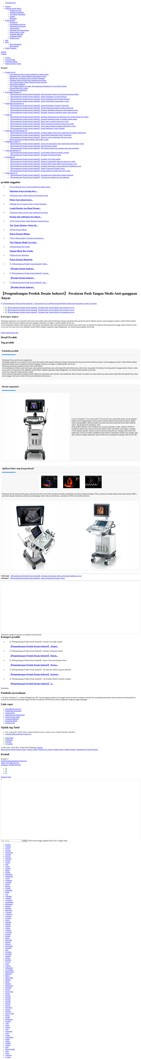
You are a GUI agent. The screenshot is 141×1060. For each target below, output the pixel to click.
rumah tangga (14, 28)
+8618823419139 (11, 765)
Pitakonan (13, 18)
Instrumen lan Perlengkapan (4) (16, 131)
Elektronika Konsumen (18, 26)
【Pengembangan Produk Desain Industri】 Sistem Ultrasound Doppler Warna (37, 168)
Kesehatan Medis (16, 36)
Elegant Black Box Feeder (19, 88)
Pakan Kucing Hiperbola (18, 90)
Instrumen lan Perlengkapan (19, 30)
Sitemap (40, 747)
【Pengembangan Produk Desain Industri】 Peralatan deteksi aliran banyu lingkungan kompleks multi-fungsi (48, 133)
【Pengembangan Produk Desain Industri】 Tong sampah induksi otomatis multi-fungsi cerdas (43, 126)
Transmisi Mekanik (16, 34)
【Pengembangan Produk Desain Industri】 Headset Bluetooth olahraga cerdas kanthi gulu (41, 108)
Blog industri (14, 46)
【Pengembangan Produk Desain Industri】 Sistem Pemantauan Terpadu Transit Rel (39, 105)
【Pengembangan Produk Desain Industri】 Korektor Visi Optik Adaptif (35, 159)
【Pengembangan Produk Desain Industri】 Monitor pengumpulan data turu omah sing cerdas (42, 161)
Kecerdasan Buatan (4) (13, 92)
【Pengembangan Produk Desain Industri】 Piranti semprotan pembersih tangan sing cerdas (42, 124)
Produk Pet (13, 22)
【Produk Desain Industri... (22, 268)
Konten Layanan (15, 10)
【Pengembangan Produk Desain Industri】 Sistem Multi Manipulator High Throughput (40, 135)
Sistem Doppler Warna (13, 64)
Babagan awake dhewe (13, 8)
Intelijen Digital (69, 749)
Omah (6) (8, 115)
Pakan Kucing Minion (17, 84)
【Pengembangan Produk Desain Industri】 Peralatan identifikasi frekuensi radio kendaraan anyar (44, 110)
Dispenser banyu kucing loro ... (24, 191)
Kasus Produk (10, 20)
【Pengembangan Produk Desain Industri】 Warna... (34, 665)
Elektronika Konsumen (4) (14, 103)
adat (6, 40)
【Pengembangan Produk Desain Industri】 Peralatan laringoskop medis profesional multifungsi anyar (45, 166)
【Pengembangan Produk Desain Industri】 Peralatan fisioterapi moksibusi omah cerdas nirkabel (43, 112)
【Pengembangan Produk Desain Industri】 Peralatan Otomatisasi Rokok (35, 155)
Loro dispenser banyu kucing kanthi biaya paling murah (29, 74)
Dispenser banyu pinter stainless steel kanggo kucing (28, 76)
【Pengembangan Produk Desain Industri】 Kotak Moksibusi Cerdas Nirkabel (37, 128)
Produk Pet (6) (10, 72)
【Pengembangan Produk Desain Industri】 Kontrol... (34, 674)
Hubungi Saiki (6, 777)
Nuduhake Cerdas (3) (12, 141)
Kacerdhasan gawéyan (17, 24)
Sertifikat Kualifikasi (17, 12)
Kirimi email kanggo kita (9, 333)
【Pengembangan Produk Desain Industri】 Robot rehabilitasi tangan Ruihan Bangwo (40, 99)
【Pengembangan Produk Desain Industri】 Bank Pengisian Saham (33, 146)
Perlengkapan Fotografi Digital (87, 749)
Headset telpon (58, 749)
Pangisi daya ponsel (45, 749)
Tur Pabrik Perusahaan (17, 14)
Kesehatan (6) (10, 157)
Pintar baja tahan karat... (21, 200)
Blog (7, 42)
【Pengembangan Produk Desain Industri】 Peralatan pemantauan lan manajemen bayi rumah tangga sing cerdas (49, 117)
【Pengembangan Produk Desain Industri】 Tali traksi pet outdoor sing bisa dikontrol (39, 177)
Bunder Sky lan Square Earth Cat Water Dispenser (27, 78)
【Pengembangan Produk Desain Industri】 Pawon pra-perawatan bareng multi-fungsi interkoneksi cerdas (47, 144)
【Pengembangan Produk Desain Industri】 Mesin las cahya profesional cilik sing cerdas (41, 137)
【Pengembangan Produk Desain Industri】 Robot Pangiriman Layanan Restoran (38, 97)
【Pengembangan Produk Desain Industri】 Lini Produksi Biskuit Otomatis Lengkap (39, 152)
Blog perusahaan (15, 44)
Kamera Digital (32, 749)
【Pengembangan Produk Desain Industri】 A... (32, 684)
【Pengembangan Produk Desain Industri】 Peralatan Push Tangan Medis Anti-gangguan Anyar (43, 164)
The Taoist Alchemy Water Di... (24, 225)
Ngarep (7, 6)
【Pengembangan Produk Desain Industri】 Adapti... (34, 646)
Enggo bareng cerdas (17, 32)
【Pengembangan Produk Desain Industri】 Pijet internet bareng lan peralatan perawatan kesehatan (44, 148)
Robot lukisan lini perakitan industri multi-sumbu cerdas (29, 139)
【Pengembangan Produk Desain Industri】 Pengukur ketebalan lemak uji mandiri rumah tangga (43, 119)
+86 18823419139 (10, 763)
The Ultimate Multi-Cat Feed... (23, 242)
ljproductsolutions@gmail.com (14, 761)
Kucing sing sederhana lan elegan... (26, 217)
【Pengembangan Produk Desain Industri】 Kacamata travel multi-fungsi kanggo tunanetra (41, 175)
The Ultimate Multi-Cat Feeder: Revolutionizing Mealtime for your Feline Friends (38, 86)
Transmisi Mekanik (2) (13, 150)
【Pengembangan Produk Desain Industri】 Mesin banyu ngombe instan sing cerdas (39, 121)
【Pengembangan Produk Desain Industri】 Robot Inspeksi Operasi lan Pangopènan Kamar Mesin (44, 94)
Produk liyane (14, 38)
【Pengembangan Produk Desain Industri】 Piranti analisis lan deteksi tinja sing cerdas (40, 171)
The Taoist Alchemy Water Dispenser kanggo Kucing (28, 82)
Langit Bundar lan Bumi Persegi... (25, 208)
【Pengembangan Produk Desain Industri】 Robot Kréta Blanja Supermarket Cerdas (39, 101)
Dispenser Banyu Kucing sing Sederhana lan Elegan (28, 80)
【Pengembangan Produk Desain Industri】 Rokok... (34, 656)
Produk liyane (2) (11, 173)
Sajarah (12, 16)
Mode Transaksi (10, 48)
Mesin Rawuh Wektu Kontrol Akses (13, 749)
